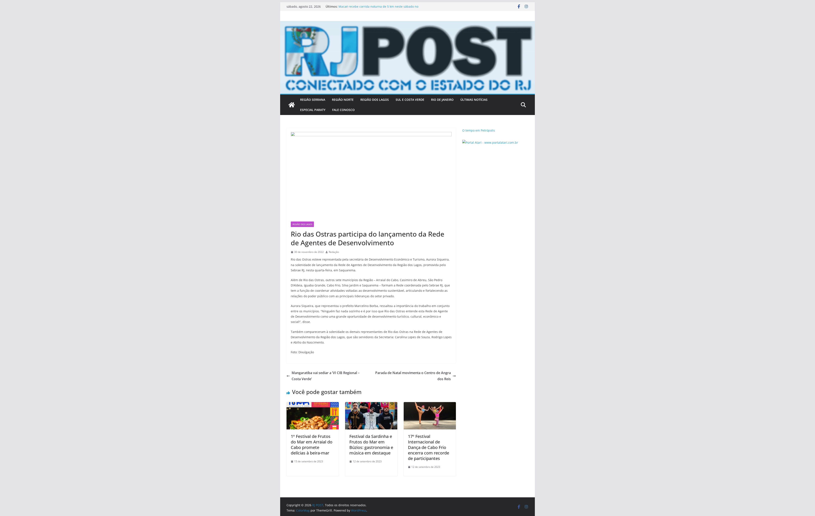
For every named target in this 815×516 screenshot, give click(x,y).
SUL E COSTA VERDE (410, 100)
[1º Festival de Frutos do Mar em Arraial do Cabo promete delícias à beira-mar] (313, 405)
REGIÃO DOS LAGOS (374, 100)
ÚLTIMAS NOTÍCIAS (474, 100)
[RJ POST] (292, 105)
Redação (334, 252)
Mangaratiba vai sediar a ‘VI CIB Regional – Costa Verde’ (326, 375)
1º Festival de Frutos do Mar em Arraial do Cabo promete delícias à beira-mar (311, 444)
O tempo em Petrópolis (478, 130)
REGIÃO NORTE (343, 100)
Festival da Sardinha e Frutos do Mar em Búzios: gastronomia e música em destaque (371, 444)
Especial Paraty (312, 110)
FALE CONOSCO (343, 110)
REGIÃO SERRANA (312, 100)
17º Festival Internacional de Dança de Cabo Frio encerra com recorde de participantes (428, 447)
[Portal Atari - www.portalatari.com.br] (490, 142)
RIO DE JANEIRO (442, 100)
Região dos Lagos (302, 224)
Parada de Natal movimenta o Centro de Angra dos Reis (413, 375)
